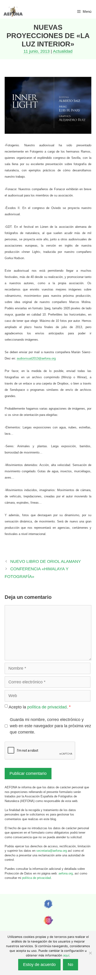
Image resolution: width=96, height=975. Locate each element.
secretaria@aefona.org (51, 850)
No (70, 964)
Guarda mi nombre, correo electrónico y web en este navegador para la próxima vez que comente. (50, 725)
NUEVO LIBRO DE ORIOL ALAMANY (45, 561)
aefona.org (65, 873)
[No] (90, 953)
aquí (66, 955)
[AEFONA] (13, 11)
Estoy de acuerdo (39, 964)
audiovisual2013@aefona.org (36, 358)
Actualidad (62, 51)
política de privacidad (47, 707)
